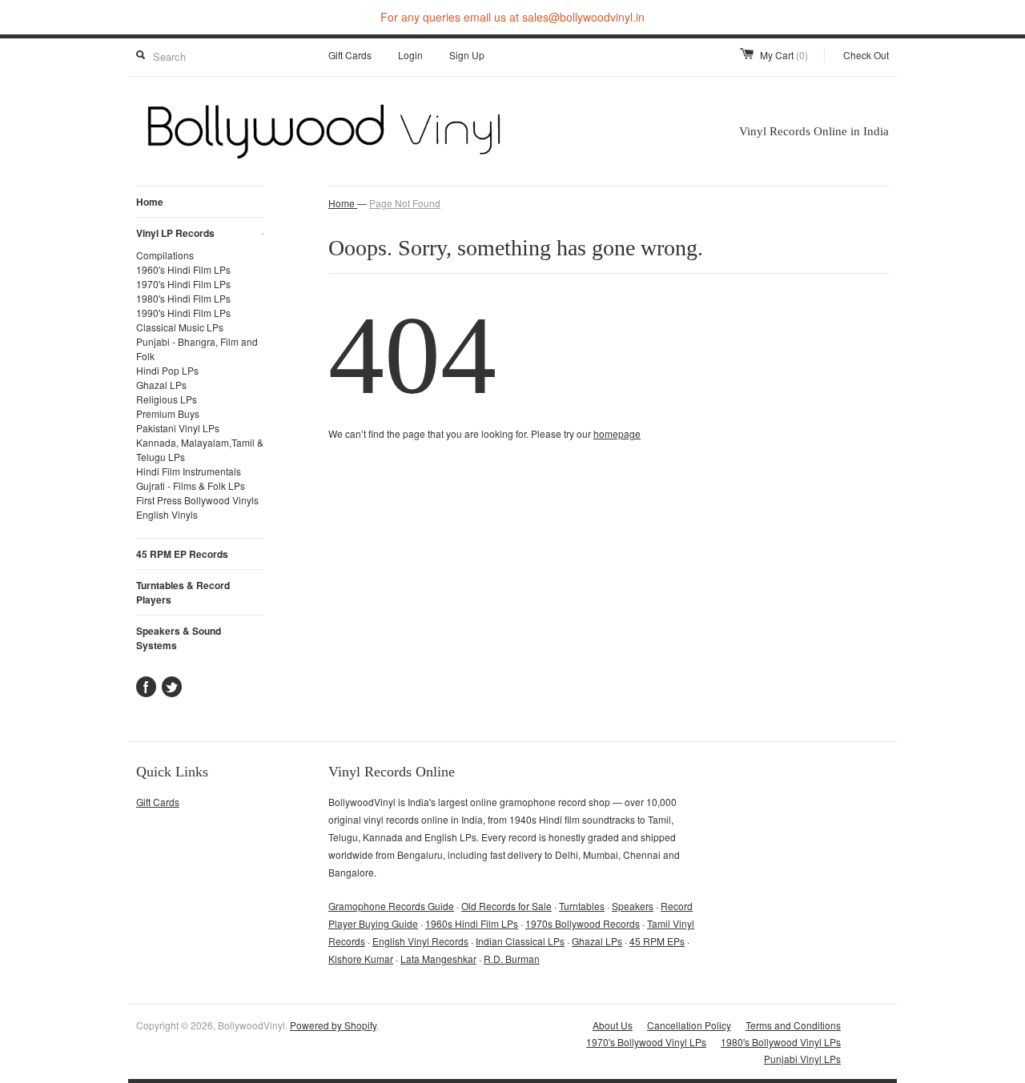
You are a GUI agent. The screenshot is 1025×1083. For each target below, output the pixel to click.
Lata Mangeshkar (438, 958)
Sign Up (466, 55)
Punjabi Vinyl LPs (802, 1058)
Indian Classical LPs (520, 941)
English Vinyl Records (420, 941)
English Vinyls (167, 514)
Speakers (632, 906)
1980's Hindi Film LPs (183, 298)
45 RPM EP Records (182, 554)
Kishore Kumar (360, 958)
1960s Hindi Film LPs (471, 923)
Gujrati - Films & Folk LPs (190, 485)
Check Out (866, 55)
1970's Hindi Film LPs (183, 284)
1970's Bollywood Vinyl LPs (646, 1042)
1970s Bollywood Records (582, 923)
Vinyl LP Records (200, 233)
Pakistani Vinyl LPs (177, 428)
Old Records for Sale (506, 906)
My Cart (784, 55)
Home (149, 202)
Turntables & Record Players (183, 592)
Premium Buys (167, 413)
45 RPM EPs (657, 941)
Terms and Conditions (793, 1025)
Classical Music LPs (179, 327)
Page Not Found (404, 203)
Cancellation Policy (689, 1025)
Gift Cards (350, 55)
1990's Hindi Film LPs (183, 312)
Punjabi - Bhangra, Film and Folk (197, 349)
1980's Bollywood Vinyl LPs (781, 1042)
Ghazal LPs (161, 384)
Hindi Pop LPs (167, 370)
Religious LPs (166, 399)
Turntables (582, 906)
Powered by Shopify (333, 1025)
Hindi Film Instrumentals (188, 471)
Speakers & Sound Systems (178, 638)
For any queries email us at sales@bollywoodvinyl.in (512, 17)
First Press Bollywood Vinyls (197, 500)
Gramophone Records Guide (391, 906)
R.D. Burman (512, 958)
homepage (617, 433)
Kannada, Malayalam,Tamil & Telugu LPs (199, 449)
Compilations (165, 255)
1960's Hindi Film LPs (183, 269)
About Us (613, 1025)
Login (410, 55)
